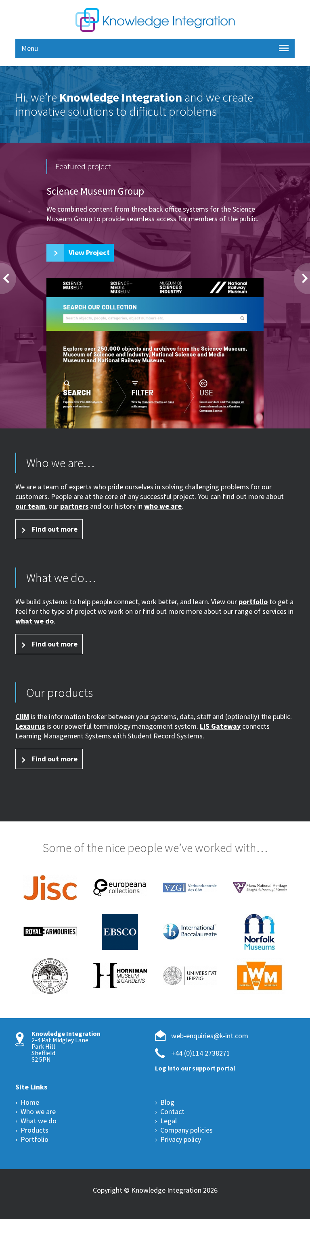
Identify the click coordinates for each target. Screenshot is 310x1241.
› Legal (166, 1121)
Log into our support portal (195, 1068)
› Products (31, 1130)
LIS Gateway (220, 726)
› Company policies (184, 1130)
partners (74, 506)
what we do (34, 621)
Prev (8, 278)
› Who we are (35, 1111)
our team (30, 506)
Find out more (55, 529)
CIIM (22, 716)
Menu (29, 48)
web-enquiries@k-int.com (209, 1036)
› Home (27, 1102)
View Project (89, 252)
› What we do (36, 1121)
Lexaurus (30, 726)
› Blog (164, 1102)
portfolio (253, 601)
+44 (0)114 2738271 (200, 1053)
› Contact (169, 1111)
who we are (163, 506)
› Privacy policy (178, 1139)
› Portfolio (31, 1139)
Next (302, 278)
